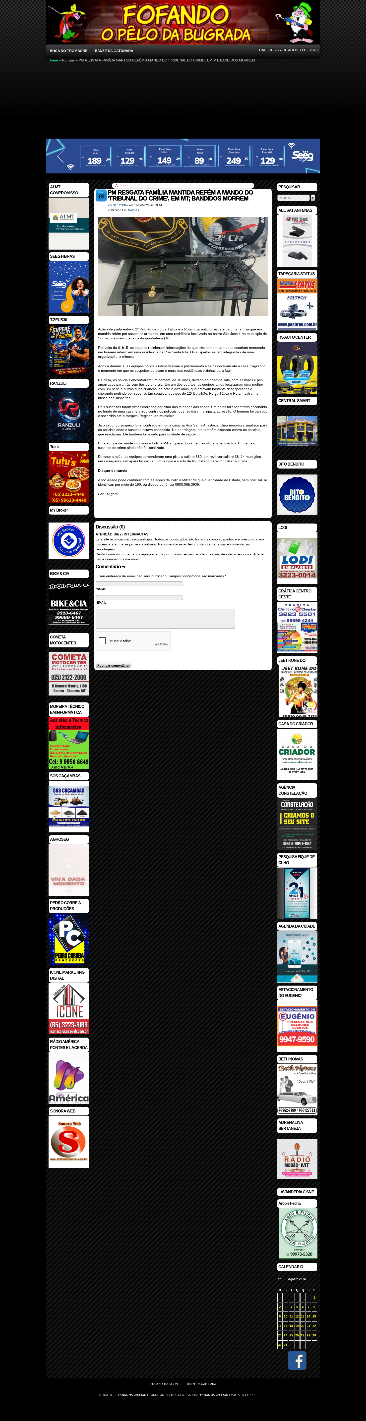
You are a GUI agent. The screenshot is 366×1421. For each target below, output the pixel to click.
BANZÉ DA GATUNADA (114, 51)
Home (53, 60)
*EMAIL (101, 602)
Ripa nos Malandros (131, 1394)
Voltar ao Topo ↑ (244, 1394)
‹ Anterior (120, 186)
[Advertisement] (183, 100)
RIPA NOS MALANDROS (212, 1394)
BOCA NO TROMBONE (68, 51)
